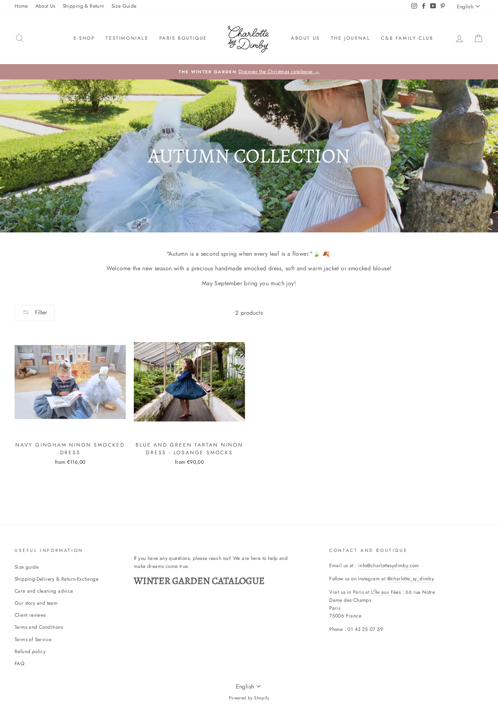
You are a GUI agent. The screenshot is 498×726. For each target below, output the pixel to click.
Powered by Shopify (249, 698)
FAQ (19, 663)
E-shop (84, 38)
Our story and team (36, 603)
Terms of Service (33, 639)
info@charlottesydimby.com (388, 565)
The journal (350, 38)
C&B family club (407, 38)
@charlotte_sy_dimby (410, 578)
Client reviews (30, 615)
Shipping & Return (83, 5)
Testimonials (127, 38)
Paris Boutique (183, 38)
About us (305, 38)
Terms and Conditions (39, 627)
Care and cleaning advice (44, 590)
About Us (45, 5)
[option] (249, 72)
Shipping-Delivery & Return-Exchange (56, 578)
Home (21, 5)
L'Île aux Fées (386, 592)
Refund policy (30, 651)
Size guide (27, 566)
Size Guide (124, 5)
